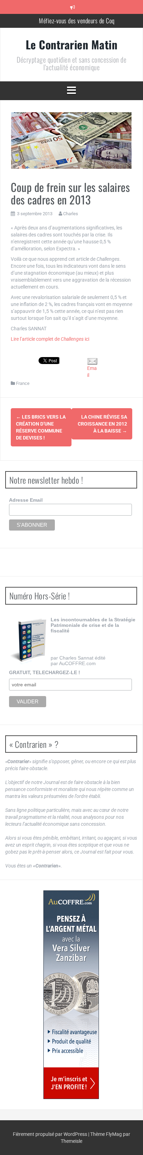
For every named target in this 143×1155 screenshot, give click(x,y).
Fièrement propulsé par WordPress (50, 1134)
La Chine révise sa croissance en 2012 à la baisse (102, 424)
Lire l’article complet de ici (50, 339)
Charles (70, 213)
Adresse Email (26, 500)
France (23, 383)
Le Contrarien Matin (72, 44)
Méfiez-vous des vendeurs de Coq (77, 20)
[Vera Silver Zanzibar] (71, 994)
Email (92, 371)
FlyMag (114, 1134)
